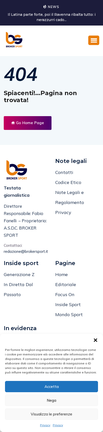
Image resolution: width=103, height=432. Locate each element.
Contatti (64, 172)
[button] (95, 340)
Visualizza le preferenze (51, 414)
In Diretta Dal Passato (18, 289)
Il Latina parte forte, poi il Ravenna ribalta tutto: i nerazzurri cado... (52, 17)
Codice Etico (68, 182)
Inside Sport (68, 304)
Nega (51, 400)
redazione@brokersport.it (26, 251)
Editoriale (65, 284)
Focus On (64, 294)
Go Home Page (29, 122)
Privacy (45, 425)
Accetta (51, 386)
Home (61, 274)
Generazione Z (19, 274)
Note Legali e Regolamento (69, 197)
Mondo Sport (69, 314)
